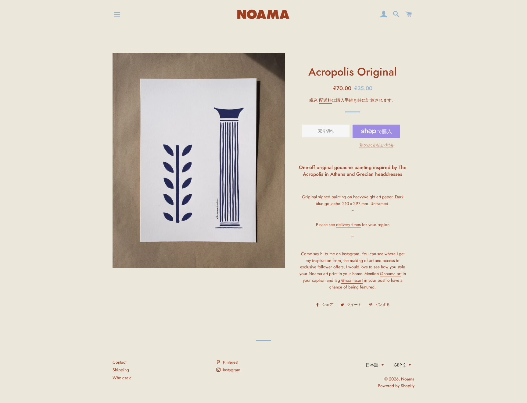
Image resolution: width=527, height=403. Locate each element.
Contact (119, 362)
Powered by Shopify (396, 386)
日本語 (372, 365)
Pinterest (230, 362)
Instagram (231, 370)
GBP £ (400, 365)
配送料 (325, 100)
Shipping (121, 370)
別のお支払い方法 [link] (376, 145)
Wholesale (122, 378)
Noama (407, 379)
